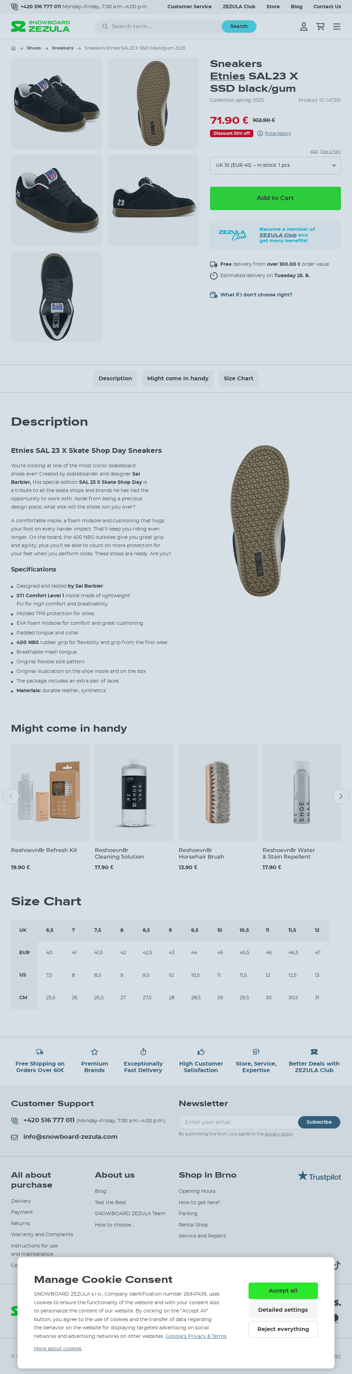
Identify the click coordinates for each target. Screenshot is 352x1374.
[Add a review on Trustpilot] (319, 1179)
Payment (22, 1212)
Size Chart (238, 378)
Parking (188, 1213)
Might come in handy (178, 378)
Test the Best (110, 1202)
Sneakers (63, 48)
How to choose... (114, 1225)
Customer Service (189, 6)
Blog (296, 6)
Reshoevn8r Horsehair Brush (201, 853)
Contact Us (327, 6)
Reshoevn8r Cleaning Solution (119, 853)
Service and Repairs (202, 1236)
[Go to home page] (13, 48)
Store (273, 6)
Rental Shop (193, 1225)
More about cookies (57, 1348)
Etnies (227, 76)
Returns (20, 1223)
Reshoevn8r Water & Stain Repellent (289, 853)
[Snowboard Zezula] (40, 26)
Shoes (34, 48)
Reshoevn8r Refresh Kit (44, 850)
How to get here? (199, 1202)
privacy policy (279, 1134)
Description (115, 378)
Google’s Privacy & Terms (196, 1336)
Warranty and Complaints (42, 1234)
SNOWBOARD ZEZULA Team (130, 1213)
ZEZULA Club (239, 6)
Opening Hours (197, 1191)
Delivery (21, 1201)
